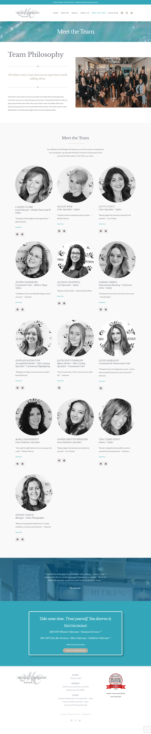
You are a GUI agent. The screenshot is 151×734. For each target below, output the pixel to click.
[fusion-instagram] (22, 234)
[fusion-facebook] (17, 234)
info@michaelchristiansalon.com (86, 2)
